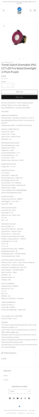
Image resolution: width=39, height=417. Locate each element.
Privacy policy (32, 410)
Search (6, 375)
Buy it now (19, 97)
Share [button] (5, 358)
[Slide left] (16, 59)
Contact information (12, 413)
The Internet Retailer (12, 410)
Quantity (3, 81)
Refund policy (21, 413)
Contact (6, 380)
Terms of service (30, 413)
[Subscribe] (29, 391)
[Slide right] (23, 59)
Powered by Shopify (22, 410)
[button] (4, 11)
